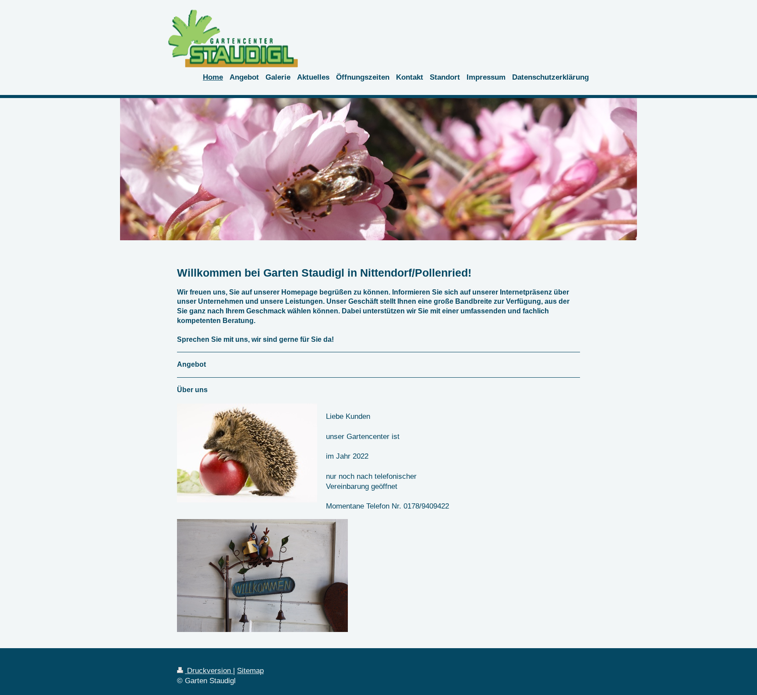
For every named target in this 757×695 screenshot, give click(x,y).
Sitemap (250, 671)
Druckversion (209, 671)
